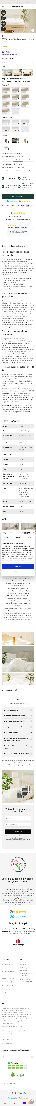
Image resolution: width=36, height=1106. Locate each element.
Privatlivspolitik (7, 968)
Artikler (4, 992)
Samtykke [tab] (6, 537)
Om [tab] (29, 537)
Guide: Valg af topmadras (24, 969)
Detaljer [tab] (18, 537)
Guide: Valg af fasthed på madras (27, 975)
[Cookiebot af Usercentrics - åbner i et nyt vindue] (22, 533)
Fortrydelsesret (7, 975)
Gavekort (5, 996)
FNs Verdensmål (7, 982)
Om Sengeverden (7, 964)
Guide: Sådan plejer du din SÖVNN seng (26, 980)
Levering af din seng (8, 978)
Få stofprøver (18, 831)
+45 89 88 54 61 (7, 1033)
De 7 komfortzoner (8, 985)
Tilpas (17, 572)
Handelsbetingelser (8, 971)
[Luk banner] (33, 532)
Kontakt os (23, 964)
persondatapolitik (19, 837)
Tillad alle (18, 566)
